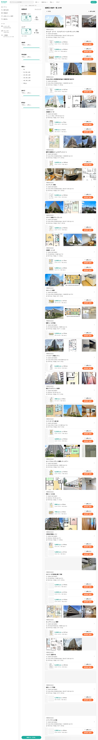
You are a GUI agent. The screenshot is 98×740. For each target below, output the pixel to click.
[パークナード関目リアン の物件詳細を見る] (70, 367)
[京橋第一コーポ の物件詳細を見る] (70, 261)
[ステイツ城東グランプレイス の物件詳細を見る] (70, 228)
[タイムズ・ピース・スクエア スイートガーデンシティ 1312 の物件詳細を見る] (70, 43)
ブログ (57, 2)
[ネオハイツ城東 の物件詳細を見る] (70, 301)
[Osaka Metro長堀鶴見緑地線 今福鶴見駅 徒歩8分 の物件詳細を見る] (70, 90)
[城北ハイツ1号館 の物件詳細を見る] (70, 698)
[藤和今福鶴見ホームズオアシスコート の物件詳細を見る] (70, 163)
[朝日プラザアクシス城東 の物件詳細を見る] (70, 399)
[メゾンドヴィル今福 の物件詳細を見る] (70, 731)
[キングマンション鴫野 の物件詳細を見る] (70, 633)
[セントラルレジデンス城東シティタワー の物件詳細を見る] (70, 472)
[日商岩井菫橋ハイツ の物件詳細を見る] (70, 545)
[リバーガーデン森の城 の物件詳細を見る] (70, 432)
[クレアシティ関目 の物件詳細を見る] (70, 196)
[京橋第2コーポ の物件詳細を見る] (70, 123)
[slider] (22, 48)
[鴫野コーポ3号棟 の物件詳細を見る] (70, 334)
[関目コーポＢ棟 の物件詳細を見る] (70, 505)
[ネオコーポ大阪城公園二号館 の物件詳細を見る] (70, 585)
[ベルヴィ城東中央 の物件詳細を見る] (70, 666)
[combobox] (48, 11)
